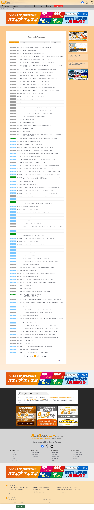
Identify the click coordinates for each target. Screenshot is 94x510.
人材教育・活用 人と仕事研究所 (16, 489)
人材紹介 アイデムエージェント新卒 (41, 489)
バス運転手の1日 (35, 456)
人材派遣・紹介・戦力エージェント (49, 499)
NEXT (45, 356)
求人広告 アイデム (13, 499)
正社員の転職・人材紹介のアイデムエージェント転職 (68, 489)
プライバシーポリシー (77, 454)
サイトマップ (55, 458)
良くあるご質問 (55, 456)
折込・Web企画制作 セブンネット (48, 502)
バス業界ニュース (15, 458)
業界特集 (13, 456)
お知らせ (24, 42)
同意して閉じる (20, 506)
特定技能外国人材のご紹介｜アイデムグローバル (68, 487)
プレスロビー (61, 360)
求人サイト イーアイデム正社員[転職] (41, 487)
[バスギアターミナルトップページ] (90, 499)
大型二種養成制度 (36, 452)
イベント (55, 42)
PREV (27, 356)
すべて (14, 42)
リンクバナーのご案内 (77, 452)
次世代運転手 (35, 454)
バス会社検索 (14, 454)
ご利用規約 (74, 458)
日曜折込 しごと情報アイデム (39, 492)
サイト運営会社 (75, 456)
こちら (73, 400)
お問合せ (54, 460)
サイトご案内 (55, 452)
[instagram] (91, 2)
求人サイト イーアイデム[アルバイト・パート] (19, 487)
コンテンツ (45, 42)
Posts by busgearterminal (74, 59)
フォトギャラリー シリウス (63, 492)
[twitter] (87, 2)
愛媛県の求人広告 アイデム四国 (16, 502)
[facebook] (82, 2)
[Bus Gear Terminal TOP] (90, 503)
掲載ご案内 (54, 454)
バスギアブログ (15, 460)
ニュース (35, 42)
